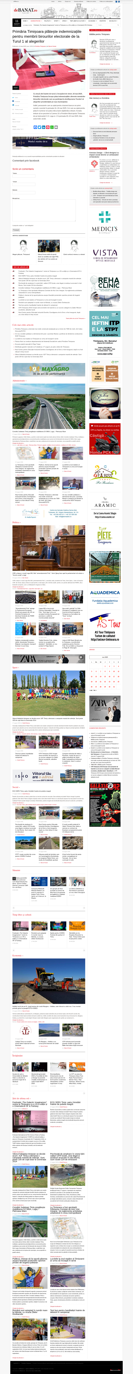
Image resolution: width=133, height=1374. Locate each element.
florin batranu (34, 733)
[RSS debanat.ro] (119, 2)
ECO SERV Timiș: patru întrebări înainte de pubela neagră (37, 276)
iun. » (95, 690)
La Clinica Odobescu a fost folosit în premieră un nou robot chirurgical (77, 890)
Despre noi (67, 1)
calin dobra (20, 445)
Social (15, 787)
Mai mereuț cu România (99, 98)
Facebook (17, 101)
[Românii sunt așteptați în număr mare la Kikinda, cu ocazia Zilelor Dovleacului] (39, 926)
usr (41, 588)
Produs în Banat (94, 148)
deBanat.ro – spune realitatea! (26, 1368)
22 (105, 681)
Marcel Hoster (52, 46)
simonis (74, 445)
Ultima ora (97, 30)
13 (96, 676)
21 (100, 681)
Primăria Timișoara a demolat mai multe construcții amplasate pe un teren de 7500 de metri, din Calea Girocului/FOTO (49, 498)
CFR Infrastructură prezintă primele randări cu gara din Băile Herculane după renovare (72, 1043)
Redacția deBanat (78, 1)
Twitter (16, 97)
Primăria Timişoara (40, 46)
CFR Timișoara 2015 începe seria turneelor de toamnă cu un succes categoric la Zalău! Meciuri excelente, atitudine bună (48, 757)
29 (105, 686)
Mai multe (112, 21)
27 (96, 686)
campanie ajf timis (26, 733)
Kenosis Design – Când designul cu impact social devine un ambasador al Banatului (104, 155)
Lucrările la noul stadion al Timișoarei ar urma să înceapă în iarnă (40, 300)
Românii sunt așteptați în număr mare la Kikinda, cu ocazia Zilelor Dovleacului (44, 302)
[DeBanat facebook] (116, 2)
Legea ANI (31, 588)
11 (118, 671)
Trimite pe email (19, 109)
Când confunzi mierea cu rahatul (74, 254)
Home (52, 1)
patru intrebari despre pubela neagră (34, 804)
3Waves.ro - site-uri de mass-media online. (30, 1370)
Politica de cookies (91, 1)
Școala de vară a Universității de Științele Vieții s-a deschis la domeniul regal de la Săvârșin (20, 1077)
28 (100, 686)
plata (18, 129)
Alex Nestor (25, 577)
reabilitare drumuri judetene (53, 445)
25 (118, 681)
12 (91, 676)
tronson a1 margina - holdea (34, 1021)
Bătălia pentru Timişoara (99, 34)
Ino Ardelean (44, 620)
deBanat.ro (25, 1108)
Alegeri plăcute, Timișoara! (21, 254)
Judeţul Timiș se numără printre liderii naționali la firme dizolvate (25, 1043)
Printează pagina (19, 113)
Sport (56, 21)
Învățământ (17, 1055)
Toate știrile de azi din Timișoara (75, 318)
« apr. (91, 690)
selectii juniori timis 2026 (54, 733)
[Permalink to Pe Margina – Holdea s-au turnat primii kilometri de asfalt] (49, 1030)
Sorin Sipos (37, 588)
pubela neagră (48, 804)
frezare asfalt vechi (22, 1021)
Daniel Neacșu (26, 723)
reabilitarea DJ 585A (66, 445)
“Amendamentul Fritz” (22, 588)
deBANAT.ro (66, 10)
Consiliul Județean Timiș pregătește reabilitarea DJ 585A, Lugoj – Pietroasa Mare (45, 288)
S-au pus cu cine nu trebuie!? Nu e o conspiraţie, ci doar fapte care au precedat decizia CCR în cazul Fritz (105, 83)
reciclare (54, 804)
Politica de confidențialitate (106, 1)
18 (118, 676)
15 (105, 676)
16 (109, 676)
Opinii (64, 21)
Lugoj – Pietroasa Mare (31, 445)
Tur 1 (21, 129)
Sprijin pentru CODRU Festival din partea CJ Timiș (57, 935)
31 (114, 686)
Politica (15, 522)
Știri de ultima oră (20, 1098)
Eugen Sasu (92, 116)
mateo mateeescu (42, 733)
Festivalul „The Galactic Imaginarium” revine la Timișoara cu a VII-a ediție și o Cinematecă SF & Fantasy (63, 25)
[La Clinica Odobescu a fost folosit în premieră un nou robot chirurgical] (77, 881)
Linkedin (17, 105)
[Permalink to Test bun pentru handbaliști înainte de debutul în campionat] (25, 742)
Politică (47, 21)
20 (96, 681)
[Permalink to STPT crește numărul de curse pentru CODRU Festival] (25, 842)
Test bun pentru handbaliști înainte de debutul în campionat (37, 305)
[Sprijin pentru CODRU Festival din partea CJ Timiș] (58, 926)
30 (109, 686)
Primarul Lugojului (41, 445)
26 (91, 686)
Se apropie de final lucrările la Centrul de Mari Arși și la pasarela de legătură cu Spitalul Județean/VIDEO (57, 892)
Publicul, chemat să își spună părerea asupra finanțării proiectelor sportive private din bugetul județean (29, 1261)
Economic (92, 21)
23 (109, 681)
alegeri (14, 129)
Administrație (35, 21)
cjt (23, 445)
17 (114, 676)
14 (100, 676)
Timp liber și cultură (77, 21)
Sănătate (102, 21)
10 (114, 671)
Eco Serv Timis (21, 804)
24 (114, 681)
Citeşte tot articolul (17, 443)
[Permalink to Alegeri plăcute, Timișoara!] (23, 246)
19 (91, 681)
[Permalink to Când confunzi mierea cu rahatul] (74, 246)
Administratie (18, 380)
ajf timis (19, 733)
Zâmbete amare (105, 30)
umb (43, 1021)
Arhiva (59, 1)
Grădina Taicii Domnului (97, 94)
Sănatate (16, 870)
